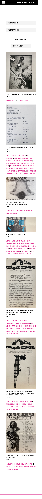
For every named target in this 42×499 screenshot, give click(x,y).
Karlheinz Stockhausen (18, 166)
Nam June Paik (18, 168)
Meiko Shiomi (23, 326)
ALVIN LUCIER (22, 155)
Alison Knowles (11, 155)
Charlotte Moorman (21, 158)
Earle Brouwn (16, 161)
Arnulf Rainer (10, 211)
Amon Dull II (20, 241)
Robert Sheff (31, 171)
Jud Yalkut (9, 466)
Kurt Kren (20, 211)
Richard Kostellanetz (28, 328)
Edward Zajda (27, 161)
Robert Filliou (11, 331)
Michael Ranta (23, 249)
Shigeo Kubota (22, 331)
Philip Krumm (10, 171)
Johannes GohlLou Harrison (21, 246)
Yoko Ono (32, 173)
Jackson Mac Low (23, 163)
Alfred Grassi (10, 241)
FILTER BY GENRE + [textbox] (13, 23)
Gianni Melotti (11, 101)
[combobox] (21, 23)
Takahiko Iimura (22, 101)
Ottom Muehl (15, 251)
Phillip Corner (15, 328)
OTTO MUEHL (28, 211)
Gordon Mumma (11, 163)
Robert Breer (18, 466)
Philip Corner (29, 168)
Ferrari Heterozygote (21, 243)
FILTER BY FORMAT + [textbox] (14, 30)
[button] (3, 2)
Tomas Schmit (23, 173)
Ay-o (19, 321)
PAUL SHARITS (25, 251)
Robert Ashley (21, 171)
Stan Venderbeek (30, 466)
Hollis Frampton (27, 464)
